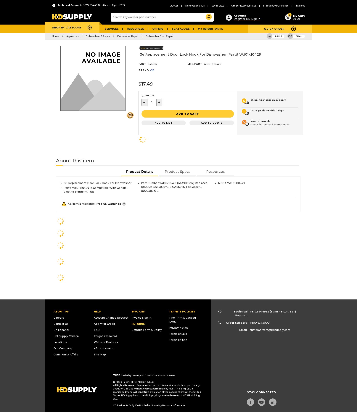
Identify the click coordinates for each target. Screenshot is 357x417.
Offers (157, 29)
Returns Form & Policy (146, 330)
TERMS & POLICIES (182, 311)
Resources (135, 29)
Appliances (72, 36)
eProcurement (104, 348)
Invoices (300, 5)
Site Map (100, 354)
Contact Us (61, 323)
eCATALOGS (181, 29)
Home (55, 36)
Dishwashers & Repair (98, 36)
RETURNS (138, 323)
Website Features (106, 342)
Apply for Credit (104, 323)
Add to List (163, 122)
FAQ (97, 330)
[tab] (139, 172)
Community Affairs (66, 354)
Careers (59, 317)
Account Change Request (111, 317)
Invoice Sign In (141, 317)
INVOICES (138, 311)
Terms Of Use (178, 340)
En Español (61, 330)
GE (152, 70)
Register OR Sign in (247, 19)
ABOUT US (61, 311)
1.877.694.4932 (259, 311)
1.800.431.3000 (260, 322)
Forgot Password (105, 336)
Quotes (174, 5)
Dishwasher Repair (128, 36)
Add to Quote (212, 122)
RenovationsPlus (195, 5)
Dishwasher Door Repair (159, 36)
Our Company (63, 348)
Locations (60, 342)
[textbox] (152, 102)
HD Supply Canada (66, 336)
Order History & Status (243, 5)
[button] (208, 16)
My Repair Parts (210, 29)
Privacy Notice (178, 327)
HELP (97, 311)
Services (112, 29)
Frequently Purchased (276, 5)
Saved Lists (218, 5)
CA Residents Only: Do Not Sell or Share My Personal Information (149, 405)
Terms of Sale (178, 334)
